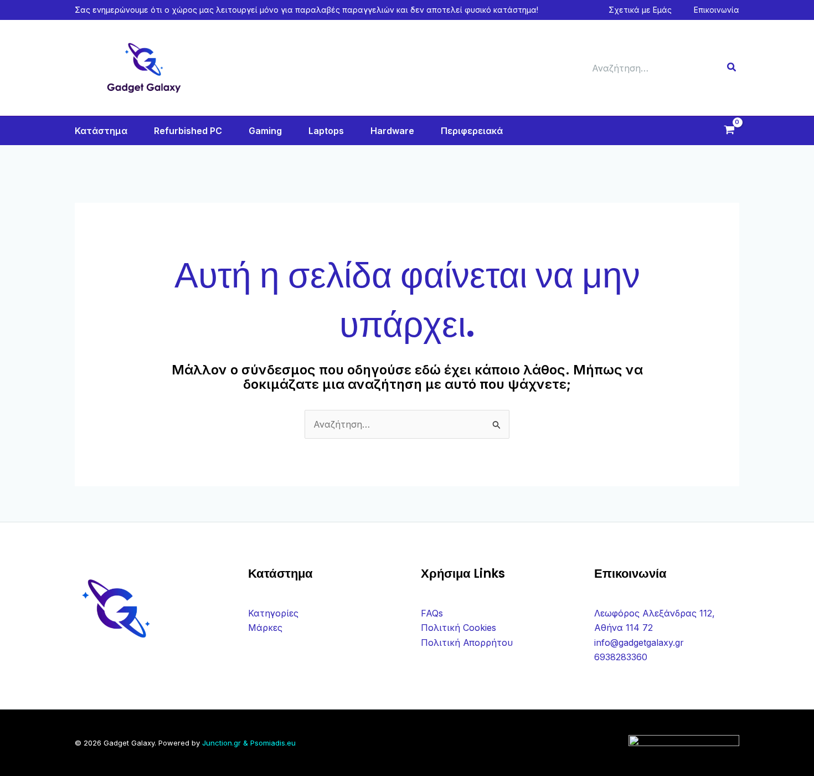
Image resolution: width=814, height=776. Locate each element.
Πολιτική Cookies (458, 627)
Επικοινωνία (716, 9)
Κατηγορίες (273, 613)
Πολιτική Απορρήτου (467, 642)
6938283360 (620, 656)
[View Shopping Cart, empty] (729, 131)
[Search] (732, 68)
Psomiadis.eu (273, 742)
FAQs (432, 613)
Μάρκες (265, 627)
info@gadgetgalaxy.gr (639, 642)
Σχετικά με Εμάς (640, 9)
